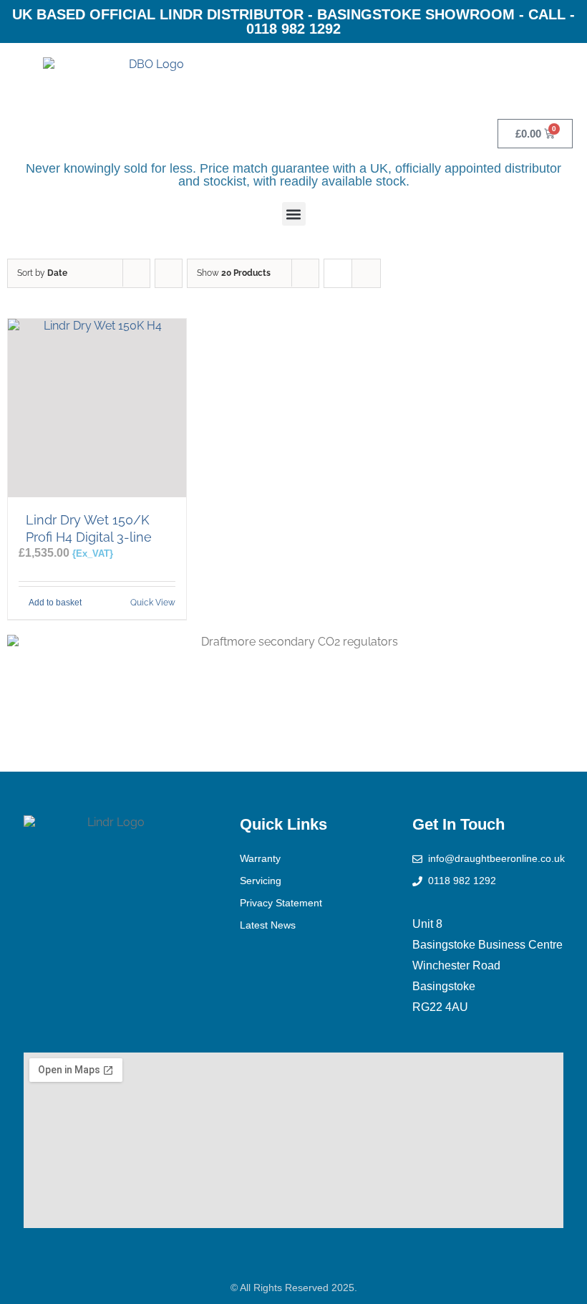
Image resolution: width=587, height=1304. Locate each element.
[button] (294, 214)
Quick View (152, 603)
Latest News (268, 925)
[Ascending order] (169, 273)
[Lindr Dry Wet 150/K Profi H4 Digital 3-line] (97, 408)
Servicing (260, 880)
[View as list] (366, 273)
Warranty (260, 858)
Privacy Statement (281, 903)
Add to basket (55, 603)
